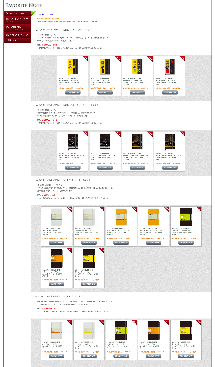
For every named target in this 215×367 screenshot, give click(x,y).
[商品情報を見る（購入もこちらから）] (73, 92)
